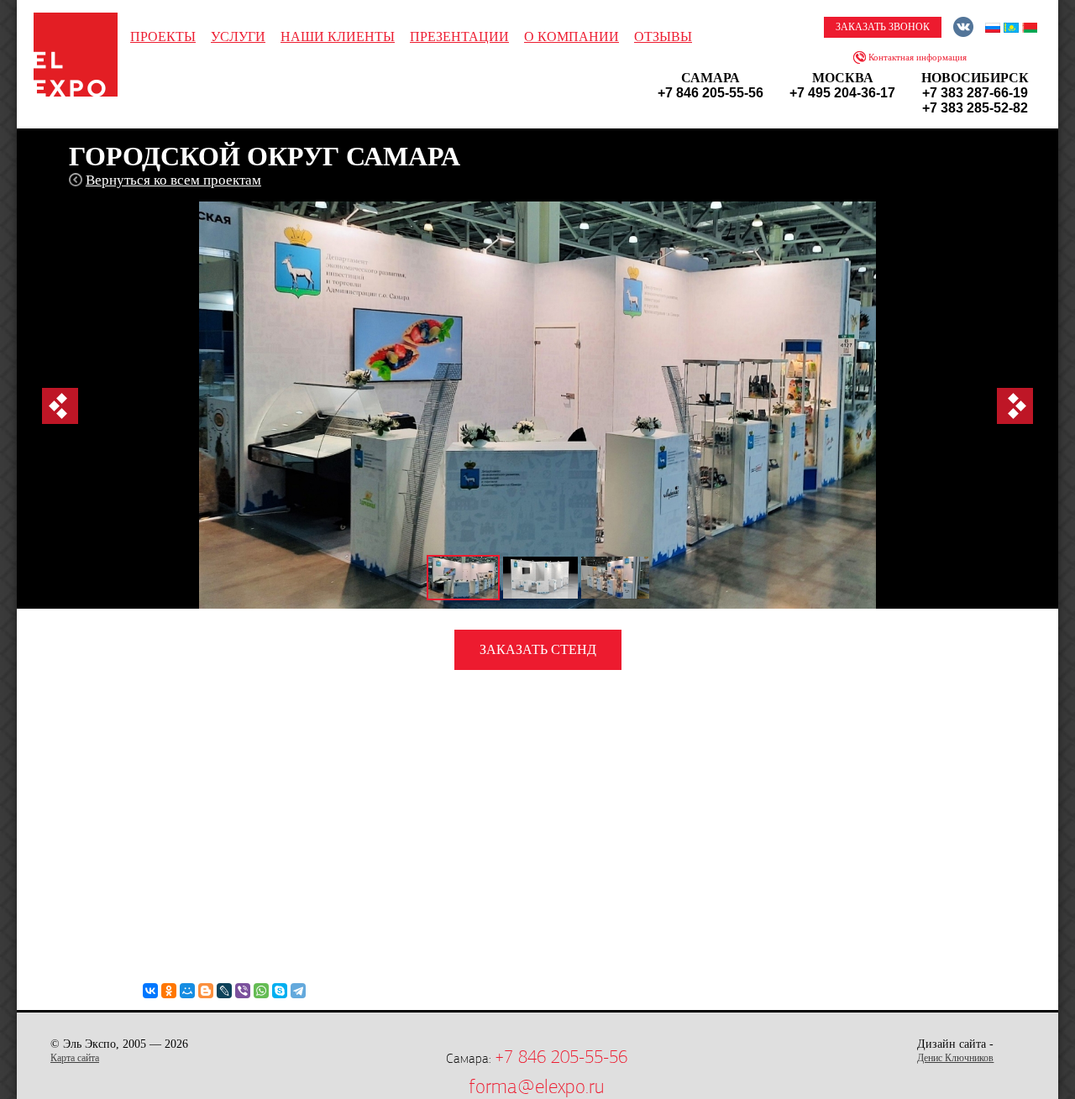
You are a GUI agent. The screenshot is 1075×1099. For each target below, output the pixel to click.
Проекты (163, 36)
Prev (60, 406)
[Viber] (242, 990)
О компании (571, 36)
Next (1015, 406)
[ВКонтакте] (150, 990)
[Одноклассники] (168, 990)
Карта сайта (74, 1058)
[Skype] (279, 990)
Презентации (459, 36)
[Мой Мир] (187, 990)
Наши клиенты (338, 36)
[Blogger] (205, 990)
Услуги (238, 36)
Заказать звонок (883, 27)
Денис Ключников (955, 1058)
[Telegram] (298, 990)
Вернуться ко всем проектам (173, 180)
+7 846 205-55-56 (561, 1057)
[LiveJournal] (224, 990)
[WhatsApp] (261, 990)
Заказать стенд (538, 649)
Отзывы (663, 36)
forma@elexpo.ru (536, 1086)
